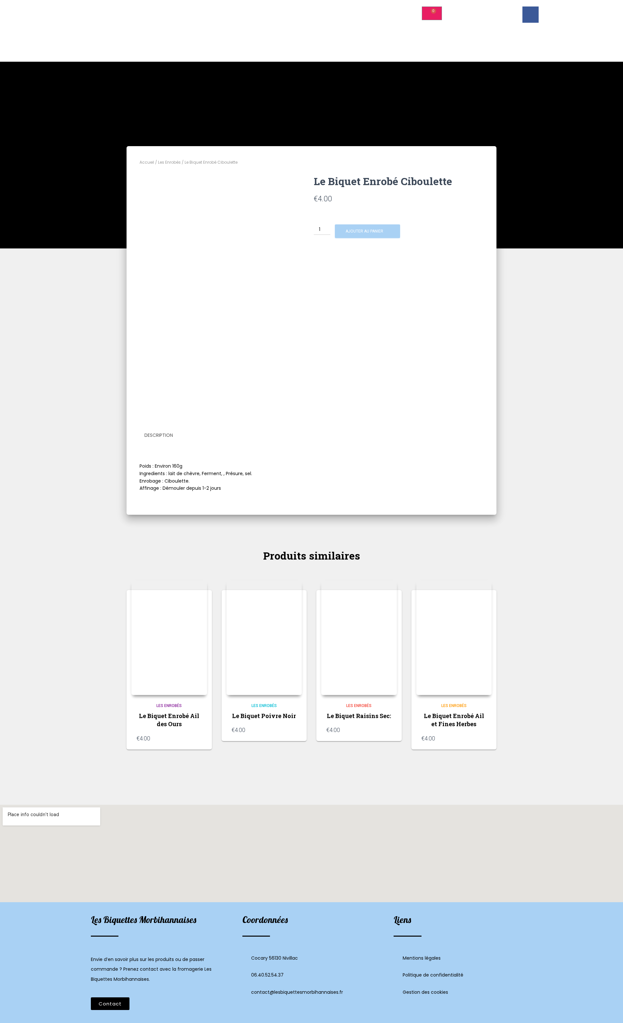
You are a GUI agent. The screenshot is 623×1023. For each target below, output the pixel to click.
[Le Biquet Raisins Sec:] (359, 637)
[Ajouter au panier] (199, 738)
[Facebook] (530, 14)
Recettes (277, 25)
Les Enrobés (169, 162)
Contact (346, 25)
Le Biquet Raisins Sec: (359, 716)
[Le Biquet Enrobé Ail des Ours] (169, 637)
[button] (110, 1003)
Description (158, 435)
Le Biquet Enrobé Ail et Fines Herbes (454, 720)
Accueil (235, 10)
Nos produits (331, 10)
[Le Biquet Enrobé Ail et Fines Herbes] (454, 637)
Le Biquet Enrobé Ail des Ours (169, 720)
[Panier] (432, 13)
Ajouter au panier (364, 231)
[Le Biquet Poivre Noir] (264, 637)
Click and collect (376, 10)
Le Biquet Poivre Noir (264, 716)
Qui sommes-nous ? (280, 10)
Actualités (312, 25)
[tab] (164, 435)
